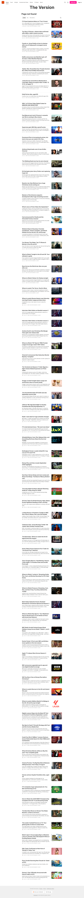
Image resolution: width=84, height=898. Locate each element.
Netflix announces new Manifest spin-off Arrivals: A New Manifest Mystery (34, 57)
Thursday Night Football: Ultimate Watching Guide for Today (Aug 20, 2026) (35, 489)
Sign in (80, 2)
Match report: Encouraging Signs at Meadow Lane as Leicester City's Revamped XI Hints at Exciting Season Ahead (35, 836)
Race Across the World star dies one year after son (34, 267)
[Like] (23, 28)
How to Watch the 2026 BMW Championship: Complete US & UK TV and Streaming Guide (35, 799)
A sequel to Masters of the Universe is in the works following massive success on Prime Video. (35, 199)
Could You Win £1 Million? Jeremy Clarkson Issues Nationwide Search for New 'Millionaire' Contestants (36, 738)
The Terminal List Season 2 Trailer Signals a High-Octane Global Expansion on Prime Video (35, 368)
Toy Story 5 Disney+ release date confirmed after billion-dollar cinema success (35, 32)
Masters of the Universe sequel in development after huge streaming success (35, 195)
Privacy (40, 888)
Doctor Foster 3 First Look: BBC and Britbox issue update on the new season (35, 642)
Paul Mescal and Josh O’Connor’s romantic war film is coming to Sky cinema (35, 116)
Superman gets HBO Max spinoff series (34, 127)
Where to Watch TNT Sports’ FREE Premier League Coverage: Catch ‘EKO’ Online (35, 343)
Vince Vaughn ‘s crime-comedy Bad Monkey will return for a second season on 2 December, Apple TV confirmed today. (35, 566)
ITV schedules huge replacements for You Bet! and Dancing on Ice (34, 787)
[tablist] (28, 17)
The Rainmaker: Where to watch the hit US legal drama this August (34, 537)
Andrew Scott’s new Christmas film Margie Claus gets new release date (35, 331)
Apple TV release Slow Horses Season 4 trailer (34, 654)
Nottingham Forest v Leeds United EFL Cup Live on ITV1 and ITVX (35, 451)
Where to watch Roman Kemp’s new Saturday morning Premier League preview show (35, 299)
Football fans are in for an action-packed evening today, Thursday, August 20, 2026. (34, 493)
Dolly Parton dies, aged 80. (30, 94)
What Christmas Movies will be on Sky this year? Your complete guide (35, 751)
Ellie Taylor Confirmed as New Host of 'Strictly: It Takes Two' (33, 849)
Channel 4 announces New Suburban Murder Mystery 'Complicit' (35, 355)
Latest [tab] (24, 17)
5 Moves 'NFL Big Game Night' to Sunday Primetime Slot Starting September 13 (34, 405)
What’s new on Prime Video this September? (35, 207)
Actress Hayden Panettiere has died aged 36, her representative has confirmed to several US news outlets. (35, 779)
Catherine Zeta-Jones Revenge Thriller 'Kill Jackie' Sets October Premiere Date (35, 525)
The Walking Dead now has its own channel (35, 161)
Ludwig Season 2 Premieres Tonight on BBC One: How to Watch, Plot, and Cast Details (35, 513)
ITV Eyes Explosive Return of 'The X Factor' (35, 21)
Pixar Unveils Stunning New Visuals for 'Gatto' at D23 (36, 861)
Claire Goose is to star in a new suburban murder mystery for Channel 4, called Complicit (36, 359)
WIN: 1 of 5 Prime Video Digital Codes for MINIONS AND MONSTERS (34, 104)
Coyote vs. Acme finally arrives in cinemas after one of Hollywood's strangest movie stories (34, 45)
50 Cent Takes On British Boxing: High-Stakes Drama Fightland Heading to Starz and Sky (36, 501)
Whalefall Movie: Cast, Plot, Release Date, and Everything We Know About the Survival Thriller (35, 439)
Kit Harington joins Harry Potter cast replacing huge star (36, 172)
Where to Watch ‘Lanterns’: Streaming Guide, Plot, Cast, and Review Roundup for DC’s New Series (35, 576)
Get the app (48, 892)
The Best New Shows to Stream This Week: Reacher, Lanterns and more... (35, 811)
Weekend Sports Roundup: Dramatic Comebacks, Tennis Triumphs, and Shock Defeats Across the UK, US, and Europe (34, 230)
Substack (35, 895)
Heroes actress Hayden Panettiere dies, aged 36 (35, 775)
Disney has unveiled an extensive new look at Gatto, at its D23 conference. (35, 864)
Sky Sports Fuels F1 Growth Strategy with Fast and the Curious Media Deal (36, 726)
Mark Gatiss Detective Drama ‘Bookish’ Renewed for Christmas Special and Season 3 (35, 602)
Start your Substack (38, 892)
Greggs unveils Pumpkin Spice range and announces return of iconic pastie (34, 381)
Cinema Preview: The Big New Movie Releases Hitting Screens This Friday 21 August (36, 763)
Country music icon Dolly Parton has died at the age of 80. (35, 96)
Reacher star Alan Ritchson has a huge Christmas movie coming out (33, 184)
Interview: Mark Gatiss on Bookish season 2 (35, 310)
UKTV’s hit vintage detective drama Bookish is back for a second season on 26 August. (34, 313)
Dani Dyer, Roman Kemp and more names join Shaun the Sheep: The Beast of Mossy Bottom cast (36, 476)
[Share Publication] (68, 2)
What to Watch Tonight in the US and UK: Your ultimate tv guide (36, 255)
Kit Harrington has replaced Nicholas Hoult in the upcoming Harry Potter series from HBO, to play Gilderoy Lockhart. (35, 175)
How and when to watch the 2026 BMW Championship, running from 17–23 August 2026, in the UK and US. (34, 803)
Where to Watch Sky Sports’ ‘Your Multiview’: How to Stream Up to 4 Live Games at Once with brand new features (35, 615)
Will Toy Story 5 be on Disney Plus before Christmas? (34, 678)
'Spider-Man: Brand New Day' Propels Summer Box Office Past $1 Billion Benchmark (36, 69)
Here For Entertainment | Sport (33, 26)
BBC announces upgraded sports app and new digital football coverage (34, 666)
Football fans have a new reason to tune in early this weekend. (34, 302)
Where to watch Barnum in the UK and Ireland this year (35, 690)
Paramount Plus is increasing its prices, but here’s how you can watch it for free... (35, 138)
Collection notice (50, 888)
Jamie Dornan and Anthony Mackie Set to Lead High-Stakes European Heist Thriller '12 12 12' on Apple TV (35, 82)
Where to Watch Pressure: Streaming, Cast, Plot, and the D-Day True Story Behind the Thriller (35, 589)
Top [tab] (27, 17)
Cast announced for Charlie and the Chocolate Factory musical (32, 218)
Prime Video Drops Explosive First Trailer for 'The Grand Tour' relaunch (35, 549)
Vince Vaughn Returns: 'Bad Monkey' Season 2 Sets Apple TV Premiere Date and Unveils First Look (35, 562)
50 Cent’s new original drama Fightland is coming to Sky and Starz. (35, 505)
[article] (42, 24)
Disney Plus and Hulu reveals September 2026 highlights (34, 463)
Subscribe (73, 2)
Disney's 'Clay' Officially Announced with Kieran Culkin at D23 (34, 873)
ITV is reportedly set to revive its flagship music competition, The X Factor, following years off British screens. (35, 24)
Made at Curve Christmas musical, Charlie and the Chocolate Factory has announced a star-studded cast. (35, 221)
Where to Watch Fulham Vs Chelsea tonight (35, 278)
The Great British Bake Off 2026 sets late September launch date (34, 393)
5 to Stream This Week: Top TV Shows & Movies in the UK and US (34, 243)
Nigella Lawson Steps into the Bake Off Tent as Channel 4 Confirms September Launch (35, 714)
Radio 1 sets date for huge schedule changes (35, 416)
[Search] (65, 2)
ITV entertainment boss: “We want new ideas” (36, 427)
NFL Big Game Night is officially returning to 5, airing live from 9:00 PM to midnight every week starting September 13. (35, 409)
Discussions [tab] (32, 17)
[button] (7, 2)
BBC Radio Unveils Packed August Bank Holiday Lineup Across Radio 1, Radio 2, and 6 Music (35, 629)
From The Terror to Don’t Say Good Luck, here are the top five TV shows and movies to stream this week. (36, 246)
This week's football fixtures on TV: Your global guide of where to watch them (34, 823)
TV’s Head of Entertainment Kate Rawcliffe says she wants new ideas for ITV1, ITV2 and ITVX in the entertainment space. (36, 429)
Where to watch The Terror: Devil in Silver (34, 288)
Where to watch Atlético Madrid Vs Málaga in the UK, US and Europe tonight (35, 702)
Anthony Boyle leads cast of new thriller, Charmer (34, 150)
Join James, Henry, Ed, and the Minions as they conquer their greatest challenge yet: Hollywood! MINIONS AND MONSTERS (35, 107)
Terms (44, 888)
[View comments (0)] (31, 28)
